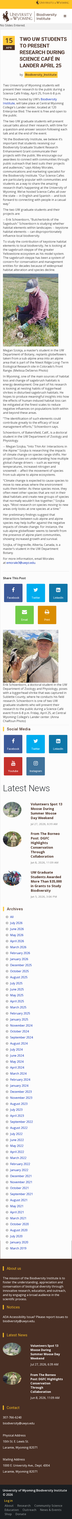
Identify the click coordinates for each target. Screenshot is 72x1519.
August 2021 (19, 1200)
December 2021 (21, 1176)
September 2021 (21, 1194)
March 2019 (18, 1248)
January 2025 (19, 1019)
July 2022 (16, 1134)
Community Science (48, 1506)
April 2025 (17, 1001)
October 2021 (19, 1188)
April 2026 (17, 941)
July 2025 (16, 983)
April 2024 (17, 1067)
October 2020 (19, 1224)
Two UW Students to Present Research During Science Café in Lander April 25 (43, 52)
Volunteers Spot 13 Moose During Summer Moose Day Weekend (46, 811)
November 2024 (21, 1025)
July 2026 (16, 923)
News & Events (50, 1510)
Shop (8, 1514)
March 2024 (18, 1073)
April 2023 (17, 1116)
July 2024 (16, 1049)
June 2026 (17, 929)
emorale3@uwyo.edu (20, 563)
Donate (21, 1514)
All (11, 917)
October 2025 (19, 971)
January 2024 (19, 1086)
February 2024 (20, 1080)
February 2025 (20, 1013)
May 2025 (16, 995)
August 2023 (19, 1104)
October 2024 (19, 1031)
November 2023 (21, 1098)
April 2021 (17, 1212)
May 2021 (16, 1206)
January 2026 (19, 959)
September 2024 (21, 1037)
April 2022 (17, 1152)
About (9, 1506)
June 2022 (17, 1140)
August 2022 (19, 1128)
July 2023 (16, 1110)
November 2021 (21, 1182)
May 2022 (16, 1146)
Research (24, 1506)
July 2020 (16, 1236)
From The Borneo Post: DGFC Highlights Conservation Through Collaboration (45, 845)
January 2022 (19, 1170)
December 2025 (21, 965)
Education (12, 1510)
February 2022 (20, 1164)
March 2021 (18, 1218)
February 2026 (20, 953)
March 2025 (18, 1007)
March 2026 (18, 947)
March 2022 (18, 1158)
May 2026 (16, 935)
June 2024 (17, 1056)
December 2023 (21, 1092)
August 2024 (19, 1043)
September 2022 (21, 1122)
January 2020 (19, 1242)
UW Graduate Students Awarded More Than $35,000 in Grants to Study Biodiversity (46, 881)
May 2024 (16, 1062)
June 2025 (17, 989)
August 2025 (19, 977)
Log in (8, 1501)
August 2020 (19, 1230)
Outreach (29, 1510)
